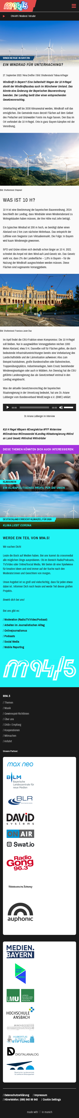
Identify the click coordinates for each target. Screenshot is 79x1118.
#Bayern (21, 429)
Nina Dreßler (29, 75)
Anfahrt (8, 741)
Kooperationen (12, 730)
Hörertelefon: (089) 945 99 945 (21, 1099)
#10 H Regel (9, 429)
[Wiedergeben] (8, 407)
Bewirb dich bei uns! (13, 599)
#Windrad (26, 438)
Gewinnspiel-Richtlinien (16, 713)
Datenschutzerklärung (16, 1095)
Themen (8, 702)
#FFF (46, 429)
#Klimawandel (26, 433)
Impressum (40, 1095)
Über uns (9, 719)
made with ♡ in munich (39, 1112)
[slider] (69, 407)
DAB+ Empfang (12, 724)
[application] (39, 407)
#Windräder (39, 438)
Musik (7, 708)
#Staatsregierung (56, 433)
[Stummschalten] (61, 407)
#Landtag (40, 433)
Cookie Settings (52, 1099)
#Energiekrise (35, 429)
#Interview (55, 429)
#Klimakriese (10, 433)
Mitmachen (10, 735)
